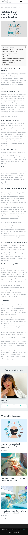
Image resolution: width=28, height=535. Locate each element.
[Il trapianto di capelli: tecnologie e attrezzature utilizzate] (14, 497)
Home (2, 7)
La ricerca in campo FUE (9, 62)
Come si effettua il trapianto (10, 53)
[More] (22, 41)
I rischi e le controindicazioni (10, 56)
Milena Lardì (5, 401)
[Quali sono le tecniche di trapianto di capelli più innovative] (14, 430)
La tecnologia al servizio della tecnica (12, 60)
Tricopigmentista (4, 402)
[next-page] (5, 519)
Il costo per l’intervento (9, 55)
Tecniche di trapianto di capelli (13, 7)
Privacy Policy (4, 531)
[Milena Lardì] (14, 385)
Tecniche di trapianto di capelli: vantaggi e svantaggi (13, 479)
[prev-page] (2, 519)
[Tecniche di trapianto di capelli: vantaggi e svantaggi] (14, 464)
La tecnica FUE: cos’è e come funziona (13, 49)
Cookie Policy (23, 529)
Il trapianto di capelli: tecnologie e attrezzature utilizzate (13, 512)
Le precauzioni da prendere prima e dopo (13, 58)
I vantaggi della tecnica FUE (10, 51)
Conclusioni (6, 64)
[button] (23, 47)
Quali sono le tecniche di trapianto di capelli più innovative (10, 446)
